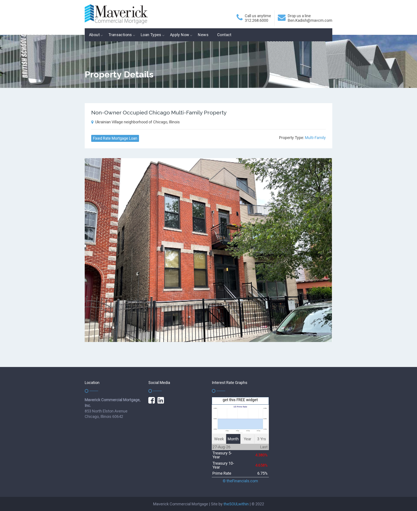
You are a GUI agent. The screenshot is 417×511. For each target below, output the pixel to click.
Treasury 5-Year (222, 455)
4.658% (261, 465)
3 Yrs (261, 439)
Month (233, 439)
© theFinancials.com (240, 481)
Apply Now (179, 34)
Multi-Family (315, 137)
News (203, 34)
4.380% (261, 455)
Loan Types (151, 34)
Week (219, 439)
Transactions (120, 34)
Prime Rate (221, 473)
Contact (224, 34)
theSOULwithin (236, 504)
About (94, 34)
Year (247, 439)
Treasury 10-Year (223, 465)
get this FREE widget (240, 400)
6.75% (262, 473)
